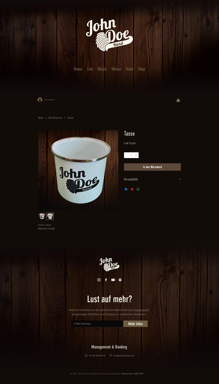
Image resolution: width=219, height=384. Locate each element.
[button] (178, 100)
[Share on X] (144, 189)
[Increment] (136, 155)
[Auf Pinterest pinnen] (132, 189)
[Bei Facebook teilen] (126, 189)
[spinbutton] (131, 155)
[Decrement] (126, 155)
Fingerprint (141, 310)
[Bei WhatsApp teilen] (138, 189)
